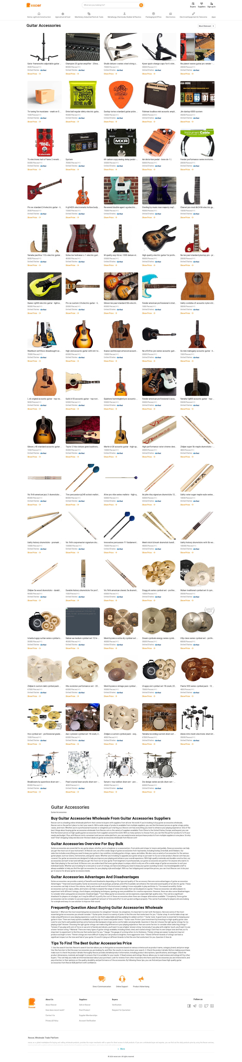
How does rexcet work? (55, 1010)
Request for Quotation (121, 1010)
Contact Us (50, 1015)
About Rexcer (51, 1005)
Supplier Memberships (88, 1015)
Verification (116, 1005)
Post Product (84, 1010)
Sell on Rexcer (84, 1005)
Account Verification (87, 1021)
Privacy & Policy (52, 1021)
